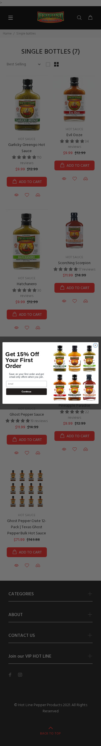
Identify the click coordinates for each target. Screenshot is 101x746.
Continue (26, 391)
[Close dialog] (95, 345)
